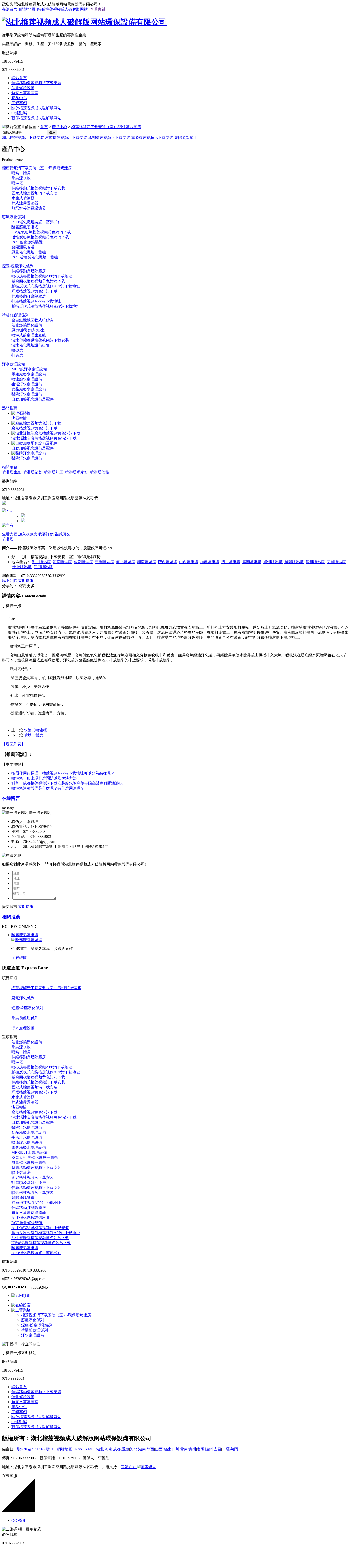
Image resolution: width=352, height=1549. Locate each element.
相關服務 (9, 467)
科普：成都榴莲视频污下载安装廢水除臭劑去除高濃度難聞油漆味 (67, 783)
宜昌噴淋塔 (336, 562)
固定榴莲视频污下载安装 (32, 1177)
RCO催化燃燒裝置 (27, 242)
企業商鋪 (98, 9)
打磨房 (17, 355)
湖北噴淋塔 (41, 562)
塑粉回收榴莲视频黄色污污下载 (38, 281)
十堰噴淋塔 (22, 567)
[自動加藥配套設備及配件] (34, 443)
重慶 (125, 1449)
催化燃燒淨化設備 (26, 325)
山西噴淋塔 (188, 562)
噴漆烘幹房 (21, 1172)
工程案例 (19, 103)
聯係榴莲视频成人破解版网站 (36, 118)
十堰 (226, 1449)
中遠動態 (19, 113)
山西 (159, 1449)
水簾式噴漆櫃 (22, 198)
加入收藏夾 (27, 534)
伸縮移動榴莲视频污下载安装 (36, 83)
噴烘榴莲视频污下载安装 (32, 1193)
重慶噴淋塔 (104, 562)
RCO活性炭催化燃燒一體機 (34, 257)
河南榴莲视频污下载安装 (66, 138)
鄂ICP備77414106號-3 (35, 1449)
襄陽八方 (128, 1467)
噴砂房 (17, 350)
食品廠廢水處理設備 (28, 389)
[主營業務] (21, 1310)
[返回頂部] (21, 1296)
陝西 (150, 1449)
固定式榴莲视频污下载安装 (34, 193)
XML (89, 1449)
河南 (108, 1449)
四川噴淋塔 (230, 562)
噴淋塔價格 (99, 472)
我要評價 (46, 534)
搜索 (52, 132)
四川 (175, 1449)
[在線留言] (21, 1305)
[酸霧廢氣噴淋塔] (26, 940)
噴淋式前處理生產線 (28, 335)
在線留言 (11, 798)
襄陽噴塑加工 (185, 138)
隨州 (209, 1449)
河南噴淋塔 (62, 562)
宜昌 (217, 1449)
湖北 (100, 1449)
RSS (79, 1449)
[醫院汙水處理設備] (28, 453)
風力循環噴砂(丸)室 (28, 330)
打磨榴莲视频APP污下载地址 (36, 301)
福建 (167, 1449)
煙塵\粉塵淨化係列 (18, 266)
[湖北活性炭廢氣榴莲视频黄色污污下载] (45, 433)
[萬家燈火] (146, 1467)
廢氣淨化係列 (13, 217)
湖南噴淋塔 (146, 562)
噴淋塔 (17, 183)
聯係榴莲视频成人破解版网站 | (64, 9)
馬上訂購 (9, 581)
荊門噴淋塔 (43, 567)
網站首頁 (19, 78)
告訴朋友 (62, 534)
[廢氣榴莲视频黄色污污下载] (36, 423)
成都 (117, 1449)
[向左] (7, 511)
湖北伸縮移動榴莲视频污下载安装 (40, 340)
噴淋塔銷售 (32, 472)
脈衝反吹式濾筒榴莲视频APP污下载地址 (45, 306)
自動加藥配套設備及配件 (32, 399)
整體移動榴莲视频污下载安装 (36, 1167)
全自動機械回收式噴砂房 (32, 320)
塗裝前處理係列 (15, 315)
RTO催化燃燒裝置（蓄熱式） (36, 222)
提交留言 (9, 907)
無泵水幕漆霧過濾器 (28, 208)
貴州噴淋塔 (273, 562)
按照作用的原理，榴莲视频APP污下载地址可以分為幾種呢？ (62, 773)
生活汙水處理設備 (26, 384)
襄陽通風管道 (22, 247)
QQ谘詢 (18, 1520)
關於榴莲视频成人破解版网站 (36, 108)
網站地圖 (64, 1449)
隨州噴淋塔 (315, 562)
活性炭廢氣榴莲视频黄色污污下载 (40, 237)
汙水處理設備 (13, 364)
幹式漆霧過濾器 (24, 203)
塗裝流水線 (21, 178)
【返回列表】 (13, 744)
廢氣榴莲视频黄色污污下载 (34, 428)
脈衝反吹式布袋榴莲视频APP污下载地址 (45, 286)
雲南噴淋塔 (251, 562)
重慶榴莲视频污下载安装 (152, 138)
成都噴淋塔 (83, 562)
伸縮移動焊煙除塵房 (28, 271)
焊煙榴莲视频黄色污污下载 (34, 291)
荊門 (234, 1449)
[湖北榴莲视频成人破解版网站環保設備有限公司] (84, 22)
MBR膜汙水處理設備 (29, 369)
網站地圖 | (29, 9)
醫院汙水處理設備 (26, 394)
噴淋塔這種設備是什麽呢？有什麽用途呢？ (47, 788)
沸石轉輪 (19, 418)
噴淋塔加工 (53, 472)
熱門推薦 (9, 408)
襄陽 (200, 1449)
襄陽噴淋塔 (294, 562)
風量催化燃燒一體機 (28, 252)
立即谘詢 (26, 581)
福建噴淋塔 (209, 562)
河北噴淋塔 (125, 562)
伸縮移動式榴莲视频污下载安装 (38, 188)
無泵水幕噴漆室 (24, 93)
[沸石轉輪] (21, 413)
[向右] (7, 525)
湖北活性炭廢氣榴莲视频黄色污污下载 (44, 438)
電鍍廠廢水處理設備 (28, 374)
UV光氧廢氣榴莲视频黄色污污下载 (41, 232)
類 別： (20, 557)
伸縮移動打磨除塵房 (28, 296)
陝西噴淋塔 (167, 562)
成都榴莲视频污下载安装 (109, 138)
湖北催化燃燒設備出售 (30, 345)
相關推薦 (11, 916)
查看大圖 (9, 534)
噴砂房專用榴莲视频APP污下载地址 (41, 276)
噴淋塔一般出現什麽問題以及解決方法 (44, 778)
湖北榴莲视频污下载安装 (23, 138)
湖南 (142, 1449)
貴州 (192, 1449)
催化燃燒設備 (22, 88)
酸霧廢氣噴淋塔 (24, 227)
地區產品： (21, 562)
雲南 (184, 1449)
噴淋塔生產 (11, 472)
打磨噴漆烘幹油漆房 (28, 1183)
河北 (133, 1449)
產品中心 (19, 98)
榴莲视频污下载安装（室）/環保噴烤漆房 (106, 127)
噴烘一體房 (21, 173)
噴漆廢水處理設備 (26, 379)
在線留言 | (11, 9)
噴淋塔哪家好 (76, 472)
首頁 (44, 127)
